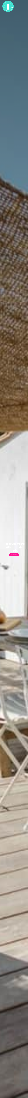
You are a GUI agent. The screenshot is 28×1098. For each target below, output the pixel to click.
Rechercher (14, 554)
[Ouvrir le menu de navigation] (25, 6)
